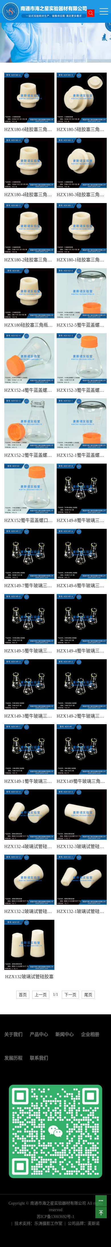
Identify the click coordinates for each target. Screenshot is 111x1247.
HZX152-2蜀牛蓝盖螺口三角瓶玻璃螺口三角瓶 (29, 455)
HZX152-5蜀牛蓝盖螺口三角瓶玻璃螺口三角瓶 (82, 325)
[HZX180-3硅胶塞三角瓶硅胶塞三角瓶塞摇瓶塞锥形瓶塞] (82, 163)
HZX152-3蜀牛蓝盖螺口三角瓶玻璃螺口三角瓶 (82, 390)
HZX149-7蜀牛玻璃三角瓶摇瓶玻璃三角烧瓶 (29, 585)
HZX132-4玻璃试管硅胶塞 (29, 846)
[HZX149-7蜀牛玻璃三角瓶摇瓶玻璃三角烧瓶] (29, 554)
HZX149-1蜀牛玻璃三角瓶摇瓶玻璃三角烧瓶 (29, 781)
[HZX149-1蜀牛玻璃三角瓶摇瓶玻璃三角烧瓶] (29, 749)
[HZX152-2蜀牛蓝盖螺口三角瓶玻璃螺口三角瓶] (29, 423)
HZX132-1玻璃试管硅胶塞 (82, 911)
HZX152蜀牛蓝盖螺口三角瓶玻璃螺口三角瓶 (29, 520)
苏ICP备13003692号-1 (55, 1217)
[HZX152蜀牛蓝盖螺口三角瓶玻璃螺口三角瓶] (29, 489)
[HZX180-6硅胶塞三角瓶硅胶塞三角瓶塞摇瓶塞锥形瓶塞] (29, 98)
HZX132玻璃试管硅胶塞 (29, 976)
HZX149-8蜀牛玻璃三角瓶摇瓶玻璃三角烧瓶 (82, 520)
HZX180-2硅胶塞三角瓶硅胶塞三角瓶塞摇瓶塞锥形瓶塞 (29, 259)
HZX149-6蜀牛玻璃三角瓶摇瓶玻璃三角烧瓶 (82, 585)
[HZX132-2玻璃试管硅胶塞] (29, 880)
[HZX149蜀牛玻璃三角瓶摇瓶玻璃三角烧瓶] (82, 749)
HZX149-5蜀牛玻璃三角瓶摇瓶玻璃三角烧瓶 (29, 650)
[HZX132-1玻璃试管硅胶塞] (82, 880)
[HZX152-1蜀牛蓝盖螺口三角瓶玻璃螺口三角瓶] (82, 423)
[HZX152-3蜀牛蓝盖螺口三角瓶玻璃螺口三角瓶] (82, 358)
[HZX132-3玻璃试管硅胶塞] (82, 814)
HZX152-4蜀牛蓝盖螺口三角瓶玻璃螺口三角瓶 (29, 390)
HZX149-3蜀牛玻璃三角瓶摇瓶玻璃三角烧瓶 (29, 716)
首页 (23, 994)
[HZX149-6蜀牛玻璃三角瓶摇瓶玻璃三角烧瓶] (82, 554)
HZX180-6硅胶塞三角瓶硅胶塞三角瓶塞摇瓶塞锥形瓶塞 (29, 129)
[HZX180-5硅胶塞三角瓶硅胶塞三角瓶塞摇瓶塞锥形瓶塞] (82, 98)
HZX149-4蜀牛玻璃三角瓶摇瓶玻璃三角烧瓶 (82, 650)
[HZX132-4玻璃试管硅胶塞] (29, 814)
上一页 (41, 994)
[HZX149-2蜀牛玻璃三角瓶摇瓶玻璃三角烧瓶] (82, 684)
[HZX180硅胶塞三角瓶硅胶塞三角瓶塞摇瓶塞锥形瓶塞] (29, 293)
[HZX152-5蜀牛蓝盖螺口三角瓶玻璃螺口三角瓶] (82, 293)
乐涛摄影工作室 (48, 1223)
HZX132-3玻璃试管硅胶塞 (82, 846)
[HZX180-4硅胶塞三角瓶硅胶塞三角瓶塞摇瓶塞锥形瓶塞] (29, 163)
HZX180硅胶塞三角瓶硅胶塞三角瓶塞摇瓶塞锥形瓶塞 (29, 325)
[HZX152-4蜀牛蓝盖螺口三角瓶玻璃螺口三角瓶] (29, 358)
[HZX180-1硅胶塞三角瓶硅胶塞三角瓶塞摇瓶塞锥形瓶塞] (82, 228)
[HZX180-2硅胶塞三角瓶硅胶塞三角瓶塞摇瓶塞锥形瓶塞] (29, 228)
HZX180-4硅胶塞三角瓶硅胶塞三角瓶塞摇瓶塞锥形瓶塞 (29, 194)
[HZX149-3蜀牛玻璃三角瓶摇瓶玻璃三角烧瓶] (29, 684)
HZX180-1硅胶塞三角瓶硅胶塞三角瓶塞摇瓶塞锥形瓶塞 (82, 259)
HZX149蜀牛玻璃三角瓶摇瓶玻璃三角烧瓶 (82, 781)
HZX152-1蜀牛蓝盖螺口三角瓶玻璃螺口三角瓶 (82, 455)
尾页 (88, 994)
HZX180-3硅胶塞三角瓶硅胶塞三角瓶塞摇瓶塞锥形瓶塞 (82, 194)
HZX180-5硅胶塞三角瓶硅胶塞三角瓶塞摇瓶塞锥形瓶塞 (82, 129)
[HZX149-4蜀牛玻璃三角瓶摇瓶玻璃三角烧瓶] (82, 619)
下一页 (70, 994)
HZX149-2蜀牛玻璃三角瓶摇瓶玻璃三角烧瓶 (82, 716)
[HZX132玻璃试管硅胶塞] (29, 945)
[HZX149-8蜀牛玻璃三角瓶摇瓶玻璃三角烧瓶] (82, 489)
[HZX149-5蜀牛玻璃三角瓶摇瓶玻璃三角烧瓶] (29, 619)
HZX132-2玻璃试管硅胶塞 (29, 911)
